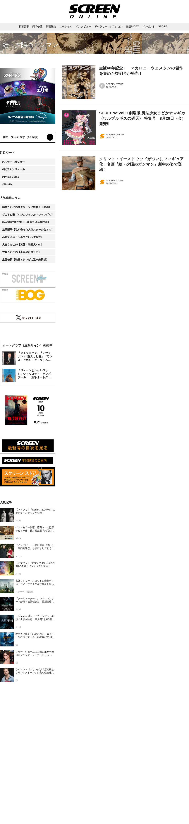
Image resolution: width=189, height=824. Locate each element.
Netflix (8, 184)
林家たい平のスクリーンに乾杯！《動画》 (26, 206)
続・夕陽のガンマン (31, 44)
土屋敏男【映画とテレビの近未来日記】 (25, 259)
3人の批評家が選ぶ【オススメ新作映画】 (26, 221)
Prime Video (11, 176)
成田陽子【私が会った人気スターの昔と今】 (28, 229)
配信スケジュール (14, 169)
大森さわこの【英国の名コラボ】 (21, 251)
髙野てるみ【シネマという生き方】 (23, 236)
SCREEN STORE (114, 84)
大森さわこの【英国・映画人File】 (22, 244)
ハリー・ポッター (14, 161)
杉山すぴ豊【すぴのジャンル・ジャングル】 (28, 214)
